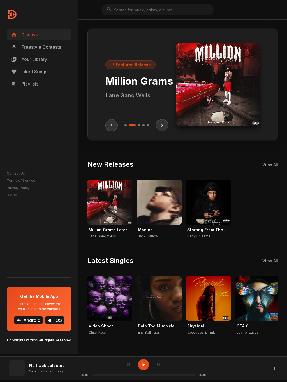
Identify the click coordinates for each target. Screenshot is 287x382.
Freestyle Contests (36, 47)
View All (270, 164)
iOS (55, 320)
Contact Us (16, 173)
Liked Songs (29, 71)
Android (28, 320)
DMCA (12, 195)
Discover (25, 34)
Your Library (29, 59)
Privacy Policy (18, 188)
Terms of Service (21, 180)
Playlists (24, 84)
